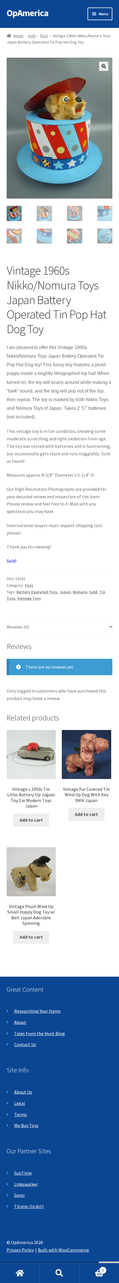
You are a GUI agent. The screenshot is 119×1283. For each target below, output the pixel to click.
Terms (20, 1114)
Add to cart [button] (31, 820)
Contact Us (25, 1044)
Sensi (19, 1195)
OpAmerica (28, 13)
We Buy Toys (26, 1125)
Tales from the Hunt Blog (39, 1033)
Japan (65, 592)
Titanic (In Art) (29, 1206)
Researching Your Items (37, 1011)
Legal (19, 1103)
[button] (103, 66)
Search (59, 1273)
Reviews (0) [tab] (18, 627)
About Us (23, 1092)
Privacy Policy (20, 1250)
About (20, 1022)
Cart (91, 1268)
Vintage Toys (29, 598)
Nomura (80, 592)
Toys (44, 35)
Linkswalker (26, 1184)
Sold (32, 35)
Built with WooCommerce (63, 1250)
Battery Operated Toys (36, 592)
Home (18, 35)
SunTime (23, 1173)
